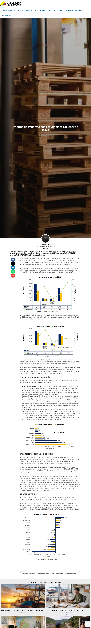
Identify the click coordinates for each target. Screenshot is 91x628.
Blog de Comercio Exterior (35, 10)
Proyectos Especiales (73, 10)
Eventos (60, 10)
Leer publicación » (22, 614)
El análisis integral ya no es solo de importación (68, 610)
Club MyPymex (6, 16)
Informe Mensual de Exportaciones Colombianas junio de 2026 (22, 610)
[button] (13, 260)
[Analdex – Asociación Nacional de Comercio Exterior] (10, 5)
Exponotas (51, 10)
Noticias (21, 10)
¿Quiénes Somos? (7, 10)
